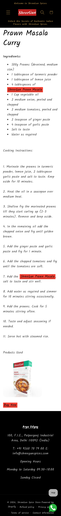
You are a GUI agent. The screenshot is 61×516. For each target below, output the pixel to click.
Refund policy (27, 507)
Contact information (43, 513)
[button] (8, 12)
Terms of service (20, 513)
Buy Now (10, 405)
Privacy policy (45, 507)
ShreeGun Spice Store (29, 502)
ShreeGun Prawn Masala (25, 89)
